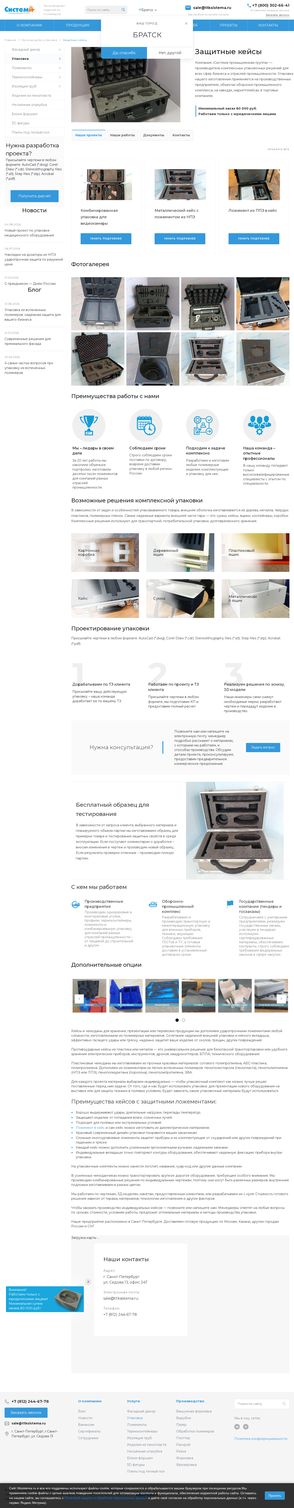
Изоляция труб (139, 1438)
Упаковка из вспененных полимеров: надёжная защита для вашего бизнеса (33, 315)
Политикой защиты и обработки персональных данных (106, 1498)
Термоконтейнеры (142, 1431)
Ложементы (137, 1425)
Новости (85, 1418)
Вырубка (183, 1418)
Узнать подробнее (106, 238)
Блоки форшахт (140, 1458)
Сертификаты (89, 1431)
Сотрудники (88, 1438)
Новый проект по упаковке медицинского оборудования (29, 232)
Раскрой (183, 1445)
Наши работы (122, 135)
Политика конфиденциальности (260, 1439)
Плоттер (183, 1438)
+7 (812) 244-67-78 (120, 1314)
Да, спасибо (124, 53)
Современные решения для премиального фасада (28, 341)
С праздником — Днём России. (30, 284)
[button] (177, 1020)
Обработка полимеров (195, 1431)
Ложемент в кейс (90, 1128)
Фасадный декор (141, 1411)
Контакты (181, 135)
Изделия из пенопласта (146, 1445)
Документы (153, 135)
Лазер (181, 1425)
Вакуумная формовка (194, 1411)
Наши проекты (88, 135)
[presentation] (79, 999)
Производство (190, 1401)
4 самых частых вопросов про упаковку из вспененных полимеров (29, 368)
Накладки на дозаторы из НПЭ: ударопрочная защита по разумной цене (34, 259)
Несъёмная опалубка (144, 1451)
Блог (82, 1411)
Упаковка (135, 1418)
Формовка (184, 1458)
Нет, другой (170, 53)
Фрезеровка (186, 1465)
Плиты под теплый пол (146, 1471)
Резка (181, 1451)
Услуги (133, 1401)
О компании (90, 1401)
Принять (275, 1495)
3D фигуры (136, 1465)
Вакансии (86, 1425)
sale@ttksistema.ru (212, 8)
